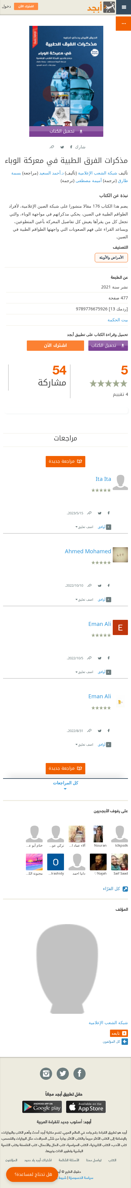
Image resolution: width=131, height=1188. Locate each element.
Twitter (62, 145)
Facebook (70, 145)
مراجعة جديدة (62, 461)
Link (89, 511)
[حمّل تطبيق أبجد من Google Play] (42, 1106)
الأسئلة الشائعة (69, 1160)
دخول (6, 6)
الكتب (112, 1160)
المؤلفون (11, 1160)
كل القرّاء (112, 888)
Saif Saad (121, 873)
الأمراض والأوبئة (111, 257)
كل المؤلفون (111, 1041)
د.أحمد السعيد (51, 173)
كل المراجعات (65, 783)
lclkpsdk (121, 845)
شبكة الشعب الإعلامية (97, 173)
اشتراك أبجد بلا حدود (38, 1160)
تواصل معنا (93, 1160)
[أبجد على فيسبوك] (79, 1074)
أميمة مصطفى (88, 180)
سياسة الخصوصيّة (81, 1177)
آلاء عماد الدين (77, 845)
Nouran (100, 845)
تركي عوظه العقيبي (55, 845)
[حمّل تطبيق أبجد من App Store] (86, 1106)
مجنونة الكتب (34, 873)
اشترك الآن (55, 345)
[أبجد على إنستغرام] (45, 1074)
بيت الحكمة (118, 320)
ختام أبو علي (34, 845)
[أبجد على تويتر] (62, 1074)
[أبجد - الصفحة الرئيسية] (93, 7)
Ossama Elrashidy (55, 873)
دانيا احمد (79, 873)
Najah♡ (100, 873)
